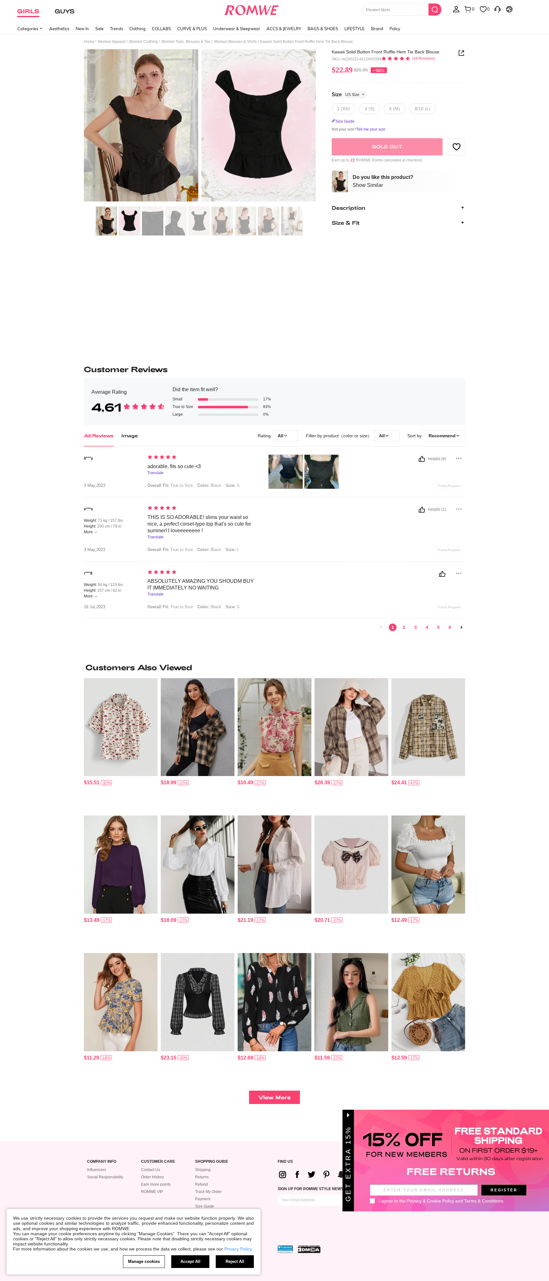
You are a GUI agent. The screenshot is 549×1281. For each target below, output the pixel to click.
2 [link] (404, 627)
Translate (155, 473)
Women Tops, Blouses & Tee (186, 41)
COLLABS (161, 28)
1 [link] (392, 627)
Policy (395, 28)
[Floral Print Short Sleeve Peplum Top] (121, 1002)
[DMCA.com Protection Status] (309, 1249)
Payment (202, 1199)
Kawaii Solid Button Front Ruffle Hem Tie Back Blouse (385, 51)
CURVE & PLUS (192, 28)
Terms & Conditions (483, 1200)
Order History (152, 1177)
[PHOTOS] (200, 126)
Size (345, 94)
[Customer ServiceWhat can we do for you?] (497, 9)
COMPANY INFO (101, 1162)
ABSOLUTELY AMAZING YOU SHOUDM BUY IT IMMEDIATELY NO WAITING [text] (200, 584)
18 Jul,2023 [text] (94, 607)
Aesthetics (59, 28)
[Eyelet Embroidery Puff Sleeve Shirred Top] (428, 864)
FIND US (285, 1162)
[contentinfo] (91, 782)
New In (82, 28)
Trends (116, 28)
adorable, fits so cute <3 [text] (174, 466)
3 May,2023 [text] (94, 485)
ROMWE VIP (152, 1191)
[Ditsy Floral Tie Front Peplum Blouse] (428, 1002)
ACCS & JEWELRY (284, 28)
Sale (99, 28)
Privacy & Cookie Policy (430, 1200)
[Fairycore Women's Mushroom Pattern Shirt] (121, 727)
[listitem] (121, 744)
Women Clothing (143, 41)
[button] (456, 146)
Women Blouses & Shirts (235, 41)
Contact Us (150, 1170)
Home (89, 41)
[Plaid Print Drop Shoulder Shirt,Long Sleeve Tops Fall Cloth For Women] (197, 727)
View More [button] (274, 1097)
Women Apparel (111, 41)
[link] (381, 627)
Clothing (137, 28)
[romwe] (251, 9)
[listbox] (456, 9)
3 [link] (415, 627)
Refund (201, 1184)
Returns (202, 1177)
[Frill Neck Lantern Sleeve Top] (121, 864)
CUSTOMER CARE (158, 1162)
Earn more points (156, 1184)
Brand (377, 28)
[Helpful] (422, 459)
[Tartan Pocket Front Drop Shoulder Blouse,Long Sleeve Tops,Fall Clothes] (351, 727)
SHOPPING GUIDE (211, 1162)
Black (209, 485)
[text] (201, 457)
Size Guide (204, 1206)
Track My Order (208, 1191)
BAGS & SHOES (323, 28)
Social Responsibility (105, 1177)
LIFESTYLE (354, 28)
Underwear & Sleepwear (236, 28)
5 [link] (438, 627)
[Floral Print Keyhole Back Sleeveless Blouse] (274, 727)
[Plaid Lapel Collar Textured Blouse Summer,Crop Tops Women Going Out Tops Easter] (351, 1002)
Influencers (96, 1170)
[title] (274, 667)
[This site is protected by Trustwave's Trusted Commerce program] (285, 1249)
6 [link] (450, 627)
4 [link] (427, 627)
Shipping (203, 1170)
